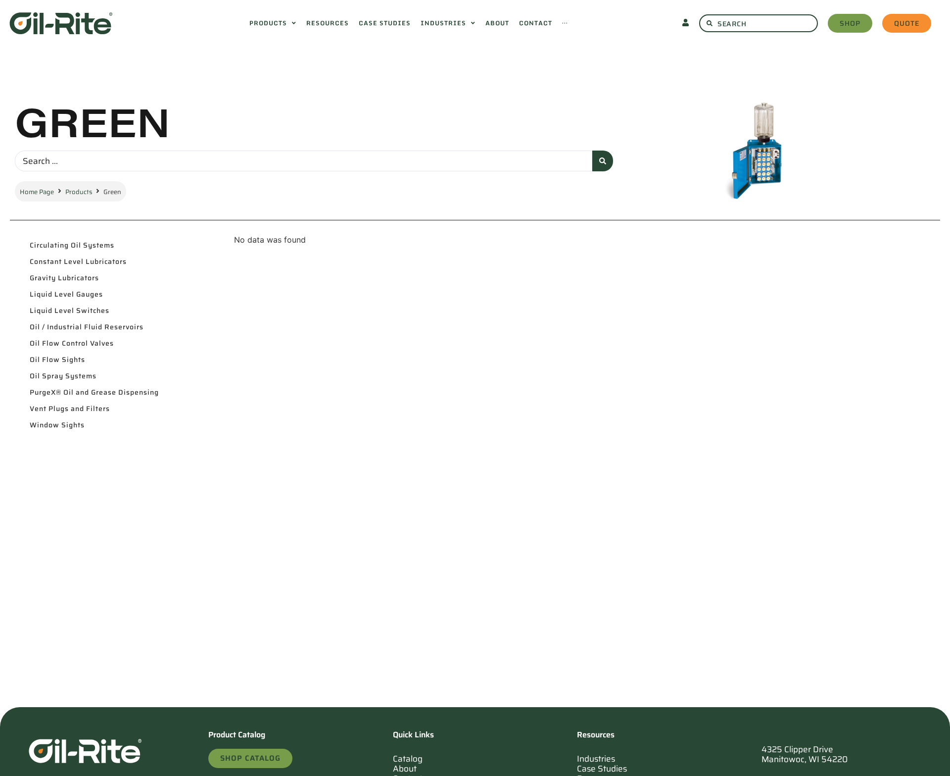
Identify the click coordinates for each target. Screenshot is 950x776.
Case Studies (602, 768)
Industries (596, 758)
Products (78, 192)
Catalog (408, 758)
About (405, 768)
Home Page (37, 192)
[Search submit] (602, 161)
